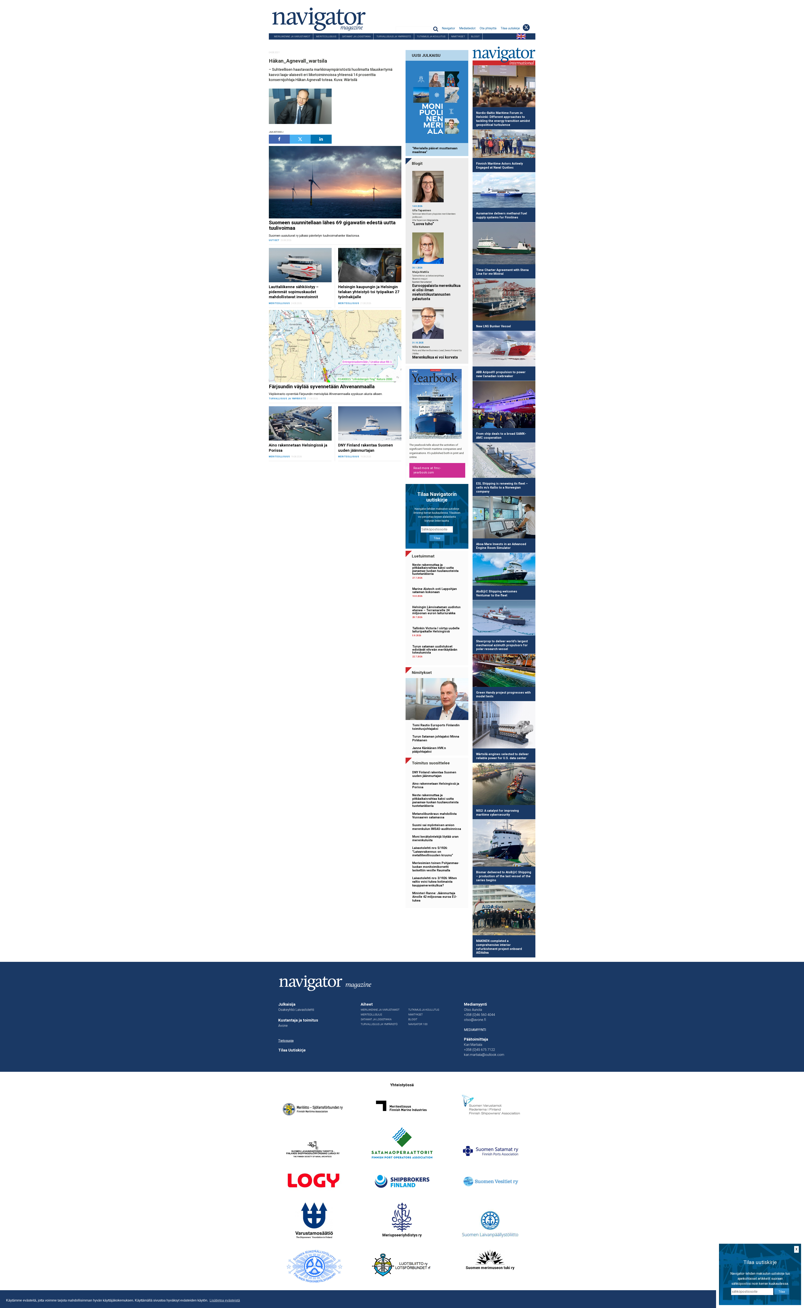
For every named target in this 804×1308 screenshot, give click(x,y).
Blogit (475, 36)
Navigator (448, 28)
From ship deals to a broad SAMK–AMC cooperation (501, 436)
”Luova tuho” (423, 224)
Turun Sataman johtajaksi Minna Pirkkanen (435, 738)
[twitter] (300, 139)
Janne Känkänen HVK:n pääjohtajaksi (429, 749)
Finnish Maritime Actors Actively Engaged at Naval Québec (499, 165)
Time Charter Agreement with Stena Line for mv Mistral (502, 272)
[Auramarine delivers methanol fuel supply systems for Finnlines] (504, 190)
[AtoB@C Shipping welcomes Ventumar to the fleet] (504, 570)
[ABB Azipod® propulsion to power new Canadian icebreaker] (504, 349)
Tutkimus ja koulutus (431, 36)
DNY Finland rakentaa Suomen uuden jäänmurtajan (434, 774)
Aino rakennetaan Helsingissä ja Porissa (435, 785)
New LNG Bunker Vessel (493, 326)
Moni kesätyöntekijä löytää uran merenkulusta (435, 838)
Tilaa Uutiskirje (292, 1050)
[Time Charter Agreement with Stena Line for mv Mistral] (504, 244)
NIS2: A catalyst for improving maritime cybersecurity (497, 813)
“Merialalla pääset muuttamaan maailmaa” (434, 150)
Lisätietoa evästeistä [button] (225, 1300)
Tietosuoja (286, 1041)
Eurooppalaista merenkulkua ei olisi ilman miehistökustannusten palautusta (436, 292)
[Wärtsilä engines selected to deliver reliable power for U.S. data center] (504, 725)
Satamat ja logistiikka (356, 36)
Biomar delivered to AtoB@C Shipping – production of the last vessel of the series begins (503, 876)
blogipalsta (432, 220)
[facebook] (279, 139)
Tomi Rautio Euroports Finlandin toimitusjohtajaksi (436, 727)
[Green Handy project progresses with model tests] (504, 671)
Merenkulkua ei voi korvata (435, 357)
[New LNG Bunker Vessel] (504, 300)
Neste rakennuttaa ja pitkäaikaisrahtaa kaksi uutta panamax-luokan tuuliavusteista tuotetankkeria (435, 569)
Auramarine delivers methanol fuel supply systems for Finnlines (501, 215)
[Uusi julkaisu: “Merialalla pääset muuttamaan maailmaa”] (437, 103)
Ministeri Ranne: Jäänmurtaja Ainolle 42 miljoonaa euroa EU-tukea (434, 896)
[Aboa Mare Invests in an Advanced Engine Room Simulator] (504, 518)
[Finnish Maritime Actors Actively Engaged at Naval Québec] (504, 144)
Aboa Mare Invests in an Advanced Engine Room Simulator (501, 546)
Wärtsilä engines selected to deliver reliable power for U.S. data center (502, 756)
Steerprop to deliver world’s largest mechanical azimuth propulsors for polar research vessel (502, 645)
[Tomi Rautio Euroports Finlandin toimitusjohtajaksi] (437, 699)
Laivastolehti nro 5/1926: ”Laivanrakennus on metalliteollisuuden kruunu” (432, 851)
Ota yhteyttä (488, 28)
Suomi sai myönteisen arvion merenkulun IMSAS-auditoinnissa (436, 827)
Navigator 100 (280, 42)
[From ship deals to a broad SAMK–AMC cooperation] (504, 405)
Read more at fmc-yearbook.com (427, 470)
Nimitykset (458, 36)
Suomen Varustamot (422, 282)
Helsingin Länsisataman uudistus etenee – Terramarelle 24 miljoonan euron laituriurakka (436, 610)
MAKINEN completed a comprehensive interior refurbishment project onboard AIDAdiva (499, 947)
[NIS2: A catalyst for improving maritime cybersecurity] (504, 784)
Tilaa (437, 538)
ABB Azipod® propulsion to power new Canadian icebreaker (501, 374)
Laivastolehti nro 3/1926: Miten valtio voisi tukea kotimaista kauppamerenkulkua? (434, 881)
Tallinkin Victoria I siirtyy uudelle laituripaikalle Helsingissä (436, 630)
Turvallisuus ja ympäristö (393, 36)
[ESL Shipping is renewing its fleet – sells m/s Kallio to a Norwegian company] (504, 461)
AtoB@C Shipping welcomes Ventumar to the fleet (496, 593)
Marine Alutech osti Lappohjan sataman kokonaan (434, 590)
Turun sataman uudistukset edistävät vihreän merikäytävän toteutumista (434, 649)
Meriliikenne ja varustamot (292, 36)
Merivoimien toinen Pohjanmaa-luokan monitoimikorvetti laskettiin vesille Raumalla (435, 866)
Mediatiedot (467, 28)
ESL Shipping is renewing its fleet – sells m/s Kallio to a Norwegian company (502, 487)
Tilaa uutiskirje (510, 28)
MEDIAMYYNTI (475, 1030)
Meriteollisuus (326, 36)
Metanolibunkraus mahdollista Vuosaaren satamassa (434, 815)
